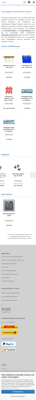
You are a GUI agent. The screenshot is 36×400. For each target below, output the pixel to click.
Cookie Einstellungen (8, 281)
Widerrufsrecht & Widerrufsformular (13, 260)
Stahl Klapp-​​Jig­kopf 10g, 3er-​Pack (18, 175)
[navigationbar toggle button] (33, 2)
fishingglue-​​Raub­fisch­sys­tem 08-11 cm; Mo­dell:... (9, 129)
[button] (3, 175)
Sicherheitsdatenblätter (8, 270)
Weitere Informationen (18, 396)
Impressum (5, 267)
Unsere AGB (5, 278)
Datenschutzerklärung (12, 388)
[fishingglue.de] (3, 2)
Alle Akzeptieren (18, 392)
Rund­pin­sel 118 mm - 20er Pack (27, 66)
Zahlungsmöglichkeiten (8, 263)
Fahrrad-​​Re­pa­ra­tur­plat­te (9, 214)
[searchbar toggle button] (24, 2)
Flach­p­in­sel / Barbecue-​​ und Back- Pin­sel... (9, 98)
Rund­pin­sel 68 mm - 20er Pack (9, 66)
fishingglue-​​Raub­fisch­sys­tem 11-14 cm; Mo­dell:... (27, 98)
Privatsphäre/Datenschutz (9, 274)
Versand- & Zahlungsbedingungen (12, 256)
